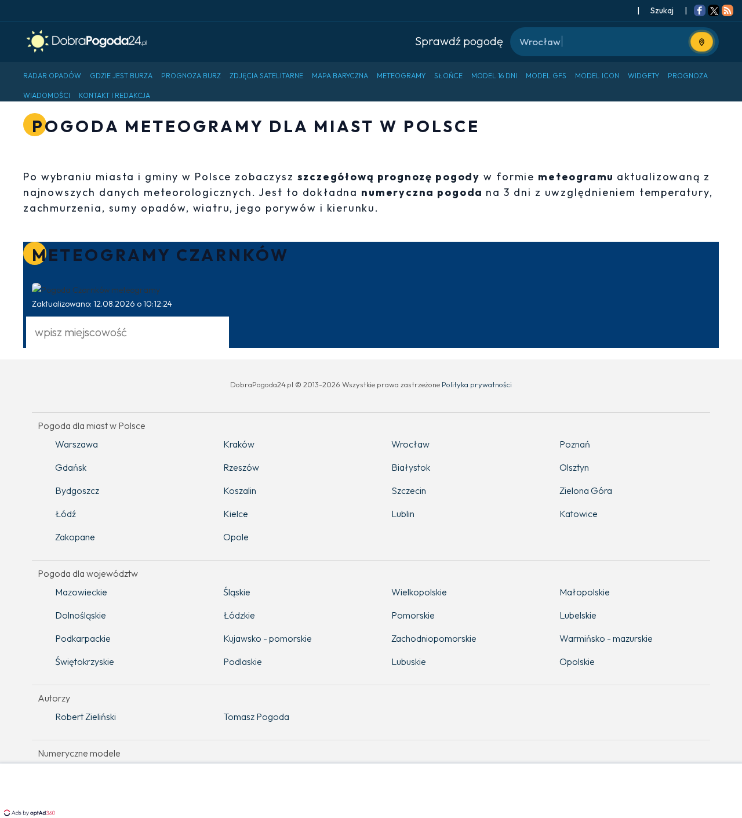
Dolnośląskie (80, 615)
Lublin (402, 513)
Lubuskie (408, 661)
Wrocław (410, 444)
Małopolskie (584, 592)
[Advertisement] (371, 792)
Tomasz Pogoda (256, 716)
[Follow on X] (714, 12)
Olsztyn (574, 467)
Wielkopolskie (419, 592)
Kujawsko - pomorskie (267, 638)
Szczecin (408, 490)
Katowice (578, 513)
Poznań (574, 444)
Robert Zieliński (85, 716)
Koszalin (239, 490)
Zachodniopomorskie (434, 638)
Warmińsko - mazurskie (606, 638)
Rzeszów (241, 467)
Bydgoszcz (77, 490)
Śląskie (236, 592)
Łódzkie (239, 615)
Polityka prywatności (477, 384)
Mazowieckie (81, 592)
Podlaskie (242, 661)
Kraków (238, 444)
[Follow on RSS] (727, 12)
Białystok (410, 467)
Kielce (235, 513)
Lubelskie (577, 615)
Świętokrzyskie (84, 661)
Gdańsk (70, 467)
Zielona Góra (585, 490)
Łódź (65, 513)
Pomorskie (413, 615)
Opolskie (577, 661)
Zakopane (75, 537)
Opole (236, 537)
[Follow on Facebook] (700, 12)
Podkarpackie (83, 638)
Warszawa (76, 444)
